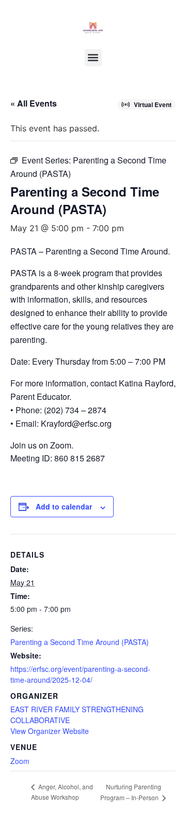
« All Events (33, 103)
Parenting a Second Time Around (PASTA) (79, 642)
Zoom (19, 761)
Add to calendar (64, 506)
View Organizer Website (49, 731)
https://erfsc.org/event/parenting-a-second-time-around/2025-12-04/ (80, 674)
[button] (93, 57)
